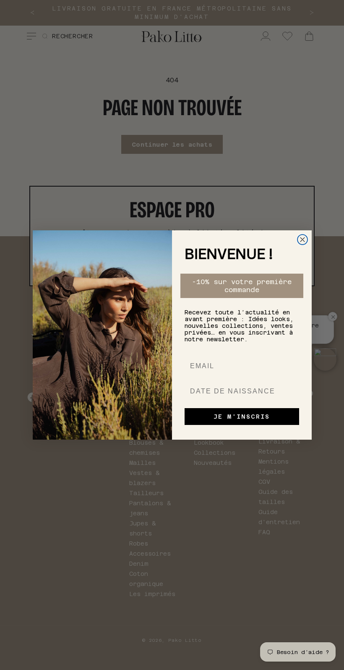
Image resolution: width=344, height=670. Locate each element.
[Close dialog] (302, 240)
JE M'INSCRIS (242, 416)
